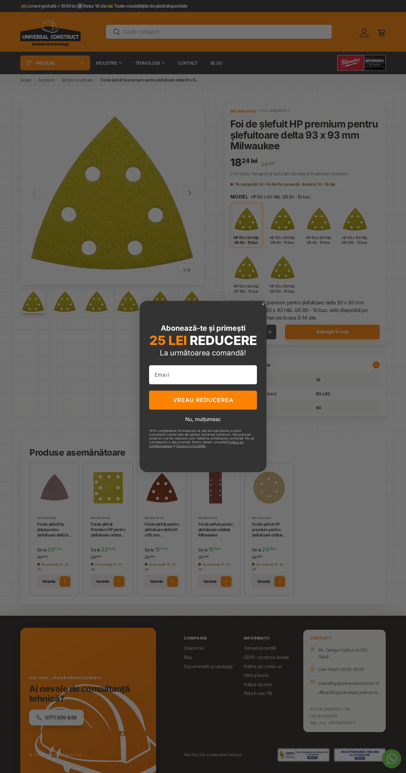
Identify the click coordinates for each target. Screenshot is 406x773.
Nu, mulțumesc (203, 419)
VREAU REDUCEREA (203, 400)
